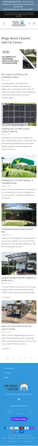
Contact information (25, 441)
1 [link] (7, 358)
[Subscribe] (29, 411)
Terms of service (31, 438)
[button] (4, 23)
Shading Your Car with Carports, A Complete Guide (17, 181)
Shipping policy (13, 441)
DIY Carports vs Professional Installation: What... (15, 75)
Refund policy (12, 438)
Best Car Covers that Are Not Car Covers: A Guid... (17, 327)
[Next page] (30, 357)
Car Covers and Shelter (18, 435)
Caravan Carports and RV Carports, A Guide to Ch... (19, 279)
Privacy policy (21, 438)
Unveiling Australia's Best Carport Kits (17, 230)
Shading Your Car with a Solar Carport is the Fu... (15, 130)
